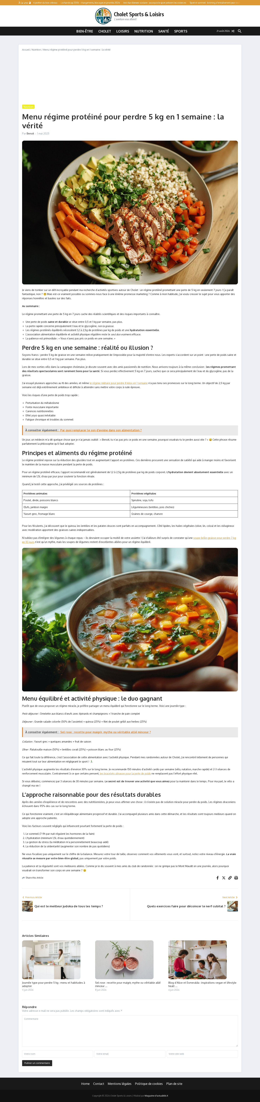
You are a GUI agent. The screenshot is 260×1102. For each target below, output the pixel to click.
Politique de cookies (149, 1084)
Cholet (104, 31)
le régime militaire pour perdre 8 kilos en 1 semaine (119, 383)
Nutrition (143, 31)
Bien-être (84, 31)
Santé (163, 31)
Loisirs (122, 31)
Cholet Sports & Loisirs (139, 14)
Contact (98, 1084)
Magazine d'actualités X (156, 1095)
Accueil (26, 49)
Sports (180, 31)
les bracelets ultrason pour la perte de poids (125, 773)
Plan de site (174, 1084)
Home (85, 1084)
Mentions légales (119, 1084)
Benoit (30, 133)
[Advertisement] (130, 78)
